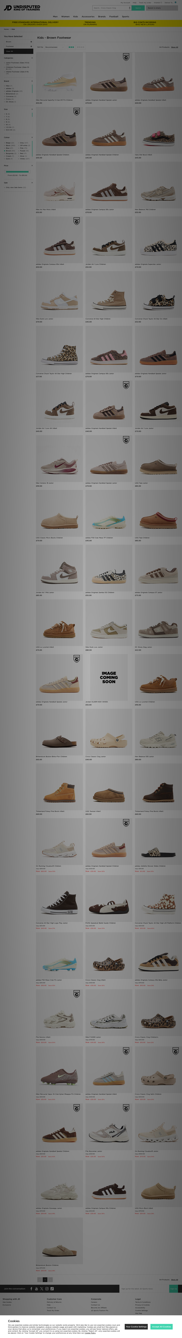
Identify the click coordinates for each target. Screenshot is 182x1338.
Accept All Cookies (161, 1327)
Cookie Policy (90, 1333)
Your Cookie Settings (136, 1327)
